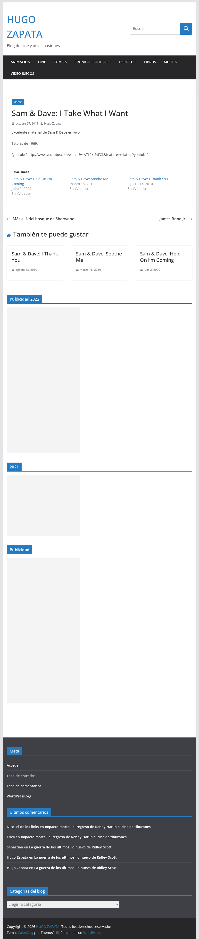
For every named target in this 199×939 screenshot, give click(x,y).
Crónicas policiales (93, 61)
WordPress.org (19, 796)
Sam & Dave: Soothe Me (89, 179)
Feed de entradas (21, 775)
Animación (20, 61)
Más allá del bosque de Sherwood (44, 218)
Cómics (60, 61)
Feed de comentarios (24, 786)
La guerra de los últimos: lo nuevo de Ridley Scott (70, 847)
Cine (42, 61)
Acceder (13, 765)
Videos (18, 102)
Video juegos (22, 73)
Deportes (127, 61)
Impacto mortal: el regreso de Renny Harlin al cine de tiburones (98, 826)
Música (170, 61)
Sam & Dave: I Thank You (148, 179)
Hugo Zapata (53, 123)
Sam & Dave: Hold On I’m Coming (160, 256)
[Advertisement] (43, 380)
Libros (150, 61)
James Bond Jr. (172, 218)
